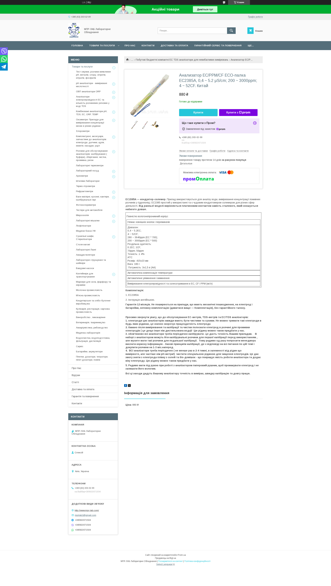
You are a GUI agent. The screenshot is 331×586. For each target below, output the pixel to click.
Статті (75, 382)
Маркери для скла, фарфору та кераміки (93, 283)
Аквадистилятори (85, 255)
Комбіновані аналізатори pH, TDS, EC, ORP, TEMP (91, 113)
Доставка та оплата (174, 45)
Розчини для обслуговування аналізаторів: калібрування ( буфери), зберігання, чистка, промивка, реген (92, 156)
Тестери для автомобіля (89, 210)
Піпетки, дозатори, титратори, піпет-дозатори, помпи (92, 358)
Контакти (148, 45)
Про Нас (76, 368)
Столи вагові (83, 244)
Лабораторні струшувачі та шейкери (91, 261)
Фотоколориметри (86, 205)
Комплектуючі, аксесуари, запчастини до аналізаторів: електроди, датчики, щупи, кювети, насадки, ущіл (91, 141)
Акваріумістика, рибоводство (92, 327)
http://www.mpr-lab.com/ (87, 510)
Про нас (129, 45)
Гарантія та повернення (85, 396)
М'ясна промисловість (88, 295)
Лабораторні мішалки (87, 220)
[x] (129, 386)
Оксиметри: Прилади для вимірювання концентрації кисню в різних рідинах (90, 122)
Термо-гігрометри (85, 186)
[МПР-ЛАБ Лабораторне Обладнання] (74, 36)
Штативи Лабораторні (87, 181)
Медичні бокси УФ (86, 231)
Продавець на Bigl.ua (165, 558)
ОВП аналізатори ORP (88, 91)
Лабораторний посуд (87, 170)
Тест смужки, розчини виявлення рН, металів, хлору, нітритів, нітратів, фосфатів (93, 74)
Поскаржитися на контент (170, 561)
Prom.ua (182, 555)
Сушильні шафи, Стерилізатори (85, 237)
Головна (77, 45)
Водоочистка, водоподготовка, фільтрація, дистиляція (93, 339)
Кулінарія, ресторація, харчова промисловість (93, 310)
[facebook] (125, 386)
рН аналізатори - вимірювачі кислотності (91, 85)
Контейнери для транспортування (85, 275)
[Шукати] (231, 30)
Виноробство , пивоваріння (90, 317)
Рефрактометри (84, 191)
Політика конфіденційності (197, 561)
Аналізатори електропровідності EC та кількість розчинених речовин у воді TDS (92, 101)
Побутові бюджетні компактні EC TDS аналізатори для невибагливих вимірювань (182, 59)
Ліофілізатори (83, 225)
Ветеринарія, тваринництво (90, 322)
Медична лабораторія (88, 332)
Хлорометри (82, 131)
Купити (198, 112)
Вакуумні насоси (85, 268)
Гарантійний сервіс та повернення (218, 45)
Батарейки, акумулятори (89, 351)
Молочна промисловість (89, 290)
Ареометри (82, 176)
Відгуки (76, 375)
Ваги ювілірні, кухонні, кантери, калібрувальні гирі (92, 198)
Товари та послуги (102, 45)
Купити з (232, 112)
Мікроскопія (82, 215)
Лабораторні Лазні (86, 249)
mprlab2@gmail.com (85, 515)
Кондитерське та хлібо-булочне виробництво (93, 302)
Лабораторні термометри (89, 165)
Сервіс (79, 346)
